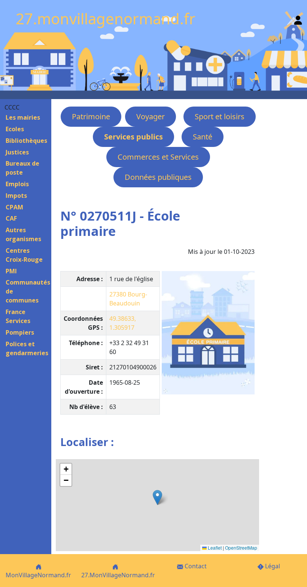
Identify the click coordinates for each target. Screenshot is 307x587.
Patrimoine (91, 116)
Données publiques (158, 177)
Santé (202, 137)
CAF (11, 218)
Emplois (17, 184)
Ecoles (15, 129)
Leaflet (214, 547)
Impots (16, 195)
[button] (157, 497)
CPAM (14, 207)
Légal (272, 566)
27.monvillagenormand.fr (105, 18)
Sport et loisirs (219, 116)
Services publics (133, 137)
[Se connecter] (298, 18)
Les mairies (23, 117)
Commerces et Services (158, 157)
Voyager (150, 116)
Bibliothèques (26, 140)
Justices (17, 152)
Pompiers (20, 332)
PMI (11, 271)
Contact (195, 566)
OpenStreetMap (241, 547)
